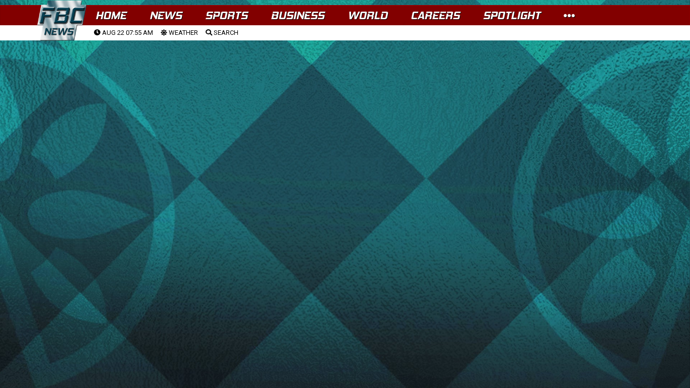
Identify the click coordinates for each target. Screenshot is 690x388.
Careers (435, 15)
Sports (226, 15)
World (367, 15)
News (166, 15)
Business (297, 15)
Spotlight (511, 15)
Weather (182, 32)
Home (110, 15)
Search (225, 32)
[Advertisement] (345, 116)
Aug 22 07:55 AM (127, 32)
